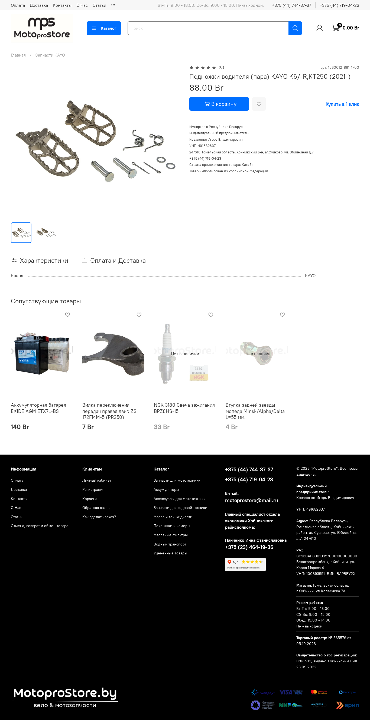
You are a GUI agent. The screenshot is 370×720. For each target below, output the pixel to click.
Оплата (18, 5)
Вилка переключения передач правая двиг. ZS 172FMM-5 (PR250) (109, 411)
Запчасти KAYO (50, 55)
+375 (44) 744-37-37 (291, 5)
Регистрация (93, 489)
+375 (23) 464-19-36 (249, 547)
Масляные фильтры (171, 534)
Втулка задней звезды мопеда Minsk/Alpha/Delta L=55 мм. (255, 411)
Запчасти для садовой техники (180, 507)
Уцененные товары (170, 553)
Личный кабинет (96, 480)
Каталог (108, 28)
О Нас (82, 5)
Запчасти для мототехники (177, 480)
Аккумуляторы (166, 489)
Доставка (39, 5)
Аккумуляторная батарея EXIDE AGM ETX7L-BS (38, 408)
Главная (18, 55)
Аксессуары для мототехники (180, 498)
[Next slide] (171, 140)
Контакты (62, 5)
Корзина (89, 498)
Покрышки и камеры (172, 525)
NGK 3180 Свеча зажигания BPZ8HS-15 (184, 408)
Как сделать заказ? (99, 516)
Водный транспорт (170, 544)
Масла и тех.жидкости (173, 516)
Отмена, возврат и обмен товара (39, 525)
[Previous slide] (19, 140)
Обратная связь (95, 507)
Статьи (99, 5)
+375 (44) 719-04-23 (339, 5)
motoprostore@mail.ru (251, 500)
